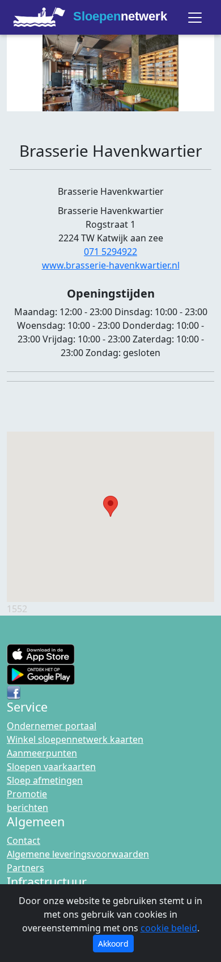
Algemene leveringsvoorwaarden (78, 854)
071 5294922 (110, 251)
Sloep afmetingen (45, 780)
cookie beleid (169, 928)
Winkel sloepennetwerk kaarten (75, 739)
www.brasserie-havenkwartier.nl (111, 265)
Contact (23, 840)
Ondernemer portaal (51, 726)
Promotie (27, 794)
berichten (27, 807)
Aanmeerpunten (42, 753)
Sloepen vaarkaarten (51, 766)
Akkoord (113, 943)
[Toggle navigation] (195, 17)
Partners (25, 867)
